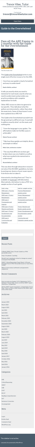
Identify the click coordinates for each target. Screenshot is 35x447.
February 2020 (6, 334)
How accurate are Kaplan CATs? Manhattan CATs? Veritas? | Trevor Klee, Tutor (16, 282)
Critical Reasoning (7, 382)
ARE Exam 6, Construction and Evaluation (7, 220)
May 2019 (4, 345)
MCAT (3, 393)
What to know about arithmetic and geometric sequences (15, 268)
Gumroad (13, 180)
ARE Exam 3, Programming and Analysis (7, 202)
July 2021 (4, 310)
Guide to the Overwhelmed (13, 75)
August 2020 (5, 326)
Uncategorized (6, 404)
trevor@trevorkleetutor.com (17, 14)
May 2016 (4, 361)
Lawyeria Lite (5, 442)
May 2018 (4, 351)
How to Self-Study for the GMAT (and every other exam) (17, 288)
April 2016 (5, 364)
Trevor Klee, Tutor (17, 4)
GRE (3, 387)
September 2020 (6, 323)
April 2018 (5, 353)
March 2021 (5, 315)
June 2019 (5, 342)
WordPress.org (6, 424)
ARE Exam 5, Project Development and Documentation (7, 213)
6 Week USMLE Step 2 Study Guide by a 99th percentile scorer (15, 252)
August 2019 (5, 337)
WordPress (19, 442)
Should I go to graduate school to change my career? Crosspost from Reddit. (17, 258)
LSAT (3, 390)
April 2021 (5, 313)
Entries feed (5, 419)
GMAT (4, 385)
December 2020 (6, 321)
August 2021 (5, 307)
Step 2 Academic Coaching (9, 255)
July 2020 (4, 329)
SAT (3, 398)
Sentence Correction (8, 401)
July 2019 (4, 340)
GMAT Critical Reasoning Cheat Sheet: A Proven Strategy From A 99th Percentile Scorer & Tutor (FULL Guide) (17, 264)
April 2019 (5, 348)
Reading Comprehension (9, 396)
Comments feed (6, 422)
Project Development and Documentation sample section (25, 213)
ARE (3, 379)
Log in (3, 416)
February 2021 (6, 318)
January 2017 (5, 356)
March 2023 (5, 304)
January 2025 (5, 302)
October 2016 (6, 359)
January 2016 (5, 367)
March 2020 (5, 332)
